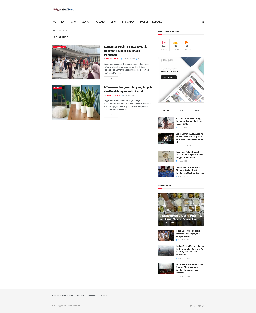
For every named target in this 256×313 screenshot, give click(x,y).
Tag (60, 31)
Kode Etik (55, 295)
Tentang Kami (93, 295)
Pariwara (157, 22)
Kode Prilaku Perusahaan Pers (73, 295)
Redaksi (104, 295)
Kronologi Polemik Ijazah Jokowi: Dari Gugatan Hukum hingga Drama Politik (189, 155)
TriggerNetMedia (113, 59)
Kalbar (73, 22)
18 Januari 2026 (128, 59)
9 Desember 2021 (128, 95)
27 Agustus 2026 (167, 222)
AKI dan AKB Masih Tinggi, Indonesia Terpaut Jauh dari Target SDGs (189, 121)
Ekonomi (85, 22)
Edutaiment (100, 22)
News (63, 22)
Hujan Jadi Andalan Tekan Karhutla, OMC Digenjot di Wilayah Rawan (188, 234)
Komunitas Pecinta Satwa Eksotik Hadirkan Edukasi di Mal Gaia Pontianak (125, 51)
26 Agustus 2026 (183, 276)
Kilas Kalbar (60, 47)
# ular (65, 31)
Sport (114, 22)
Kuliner (144, 22)
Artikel (57, 88)
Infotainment (129, 22)
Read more (111, 78)
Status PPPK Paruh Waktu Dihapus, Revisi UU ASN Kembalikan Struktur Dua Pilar (190, 170)
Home (54, 22)
